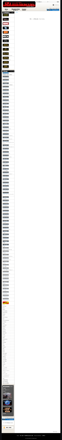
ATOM (10, 427)
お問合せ (24, 9)
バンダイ (4, 372)
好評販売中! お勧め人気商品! (7, 74)
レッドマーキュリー (6, 375)
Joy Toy (4, 334)
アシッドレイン (5, 88)
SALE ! (4, 304)
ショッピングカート (53, 9)
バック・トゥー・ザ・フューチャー (8, 195)
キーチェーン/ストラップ (7, 259)
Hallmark (4, 326)
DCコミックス (5, 29)
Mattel (4, 337)
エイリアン (4, 105)
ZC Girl (4, 246)
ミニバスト (4, 290)
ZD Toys (4, 364)
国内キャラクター (6, 64)
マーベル (4, 25)
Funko (4, 323)
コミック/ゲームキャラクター (7, 55)
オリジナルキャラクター (7, 59)
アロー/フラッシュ (6, 91)
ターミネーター (5, 177)
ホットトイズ (5, 373)
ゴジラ (4, 125)
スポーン (4, 167)
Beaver (4, 307)
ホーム (6, 9)
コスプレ (4, 263)
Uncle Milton (5, 361)
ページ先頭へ (55, 431)
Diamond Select (5, 312)
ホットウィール (5, 225)
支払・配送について (16, 9)
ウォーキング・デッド (6, 101)
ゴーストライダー (6, 122)
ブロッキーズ (5, 34)
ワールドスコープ (6, 376)
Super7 (4, 351)
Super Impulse (5, 353)
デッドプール (5, 187)
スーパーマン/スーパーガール (7, 135)
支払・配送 (22, 435)
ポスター (4, 283)
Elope (3, 318)
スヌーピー (4, 160)
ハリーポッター (5, 205)
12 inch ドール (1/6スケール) (7, 249)
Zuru (3, 365)
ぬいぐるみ (4, 266)
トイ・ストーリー (6, 190)
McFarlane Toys (5, 339)
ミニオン (4, 232)
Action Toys (4, 306)
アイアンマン (5, 81)
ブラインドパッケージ (6, 273)
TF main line (4, 354)
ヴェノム (4, 98)
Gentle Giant (4, 325)
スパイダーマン (5, 163)
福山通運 (4, 413)
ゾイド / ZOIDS (5, 170)
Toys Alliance (5, 359)
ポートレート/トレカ (6, 280)
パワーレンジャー (6, 208)
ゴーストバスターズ (6, 118)
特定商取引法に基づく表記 (28, 435)
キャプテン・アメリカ (6, 111)
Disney (4, 315)
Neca (3, 343)
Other (3, 378)
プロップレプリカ (6, 276)
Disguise (4, 314)
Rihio (3, 348)
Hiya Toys (4, 329)
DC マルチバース (5, 239)
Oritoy (4, 345)
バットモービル (5, 202)
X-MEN (4, 242)
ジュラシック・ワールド (7, 128)
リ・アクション (5, 297)
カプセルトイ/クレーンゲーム (7, 256)
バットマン (4, 198)
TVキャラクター (5, 51)
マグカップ (4, 286)
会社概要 (4, 388)
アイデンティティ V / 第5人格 (7, 84)
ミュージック (5, 293)
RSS (7, 427)
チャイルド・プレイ (6, 184)
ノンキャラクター (6, 68)
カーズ (4, 108)
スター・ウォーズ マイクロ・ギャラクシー (8, 143)
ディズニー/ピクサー (6, 42)
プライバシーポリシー (37, 435)
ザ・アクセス (5, 367)
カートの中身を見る (8, 418)
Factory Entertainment (6, 320)
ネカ (3, 38)
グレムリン (4, 115)
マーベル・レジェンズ (6, 229)
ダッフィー (4, 180)
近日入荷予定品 (5, 381)
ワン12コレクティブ (6, 300)
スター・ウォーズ (6, 16)
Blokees (4, 309)
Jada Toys (4, 331)
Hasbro (4, 328)
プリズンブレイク (6, 215)
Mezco (4, 340)
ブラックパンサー (6, 212)
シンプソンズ (5, 132)
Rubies (4, 350)
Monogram (4, 342)
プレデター (4, 222)
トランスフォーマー (6, 21)
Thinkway (4, 356)
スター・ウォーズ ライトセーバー (8, 146)
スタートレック (5, 150)
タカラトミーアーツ (6, 370)
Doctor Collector (5, 317)
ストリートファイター (6, 153)
